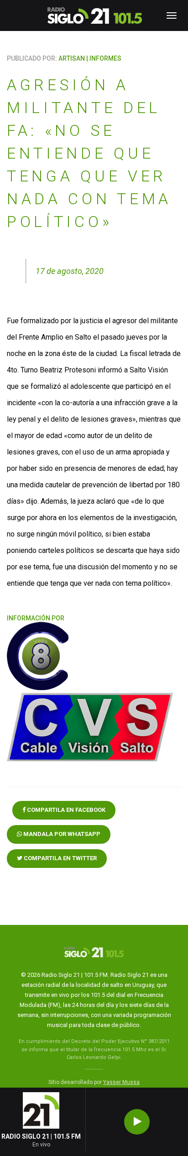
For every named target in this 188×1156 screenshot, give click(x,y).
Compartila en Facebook (65, 809)
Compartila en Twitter (59, 858)
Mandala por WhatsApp (61, 834)
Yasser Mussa (121, 1082)
